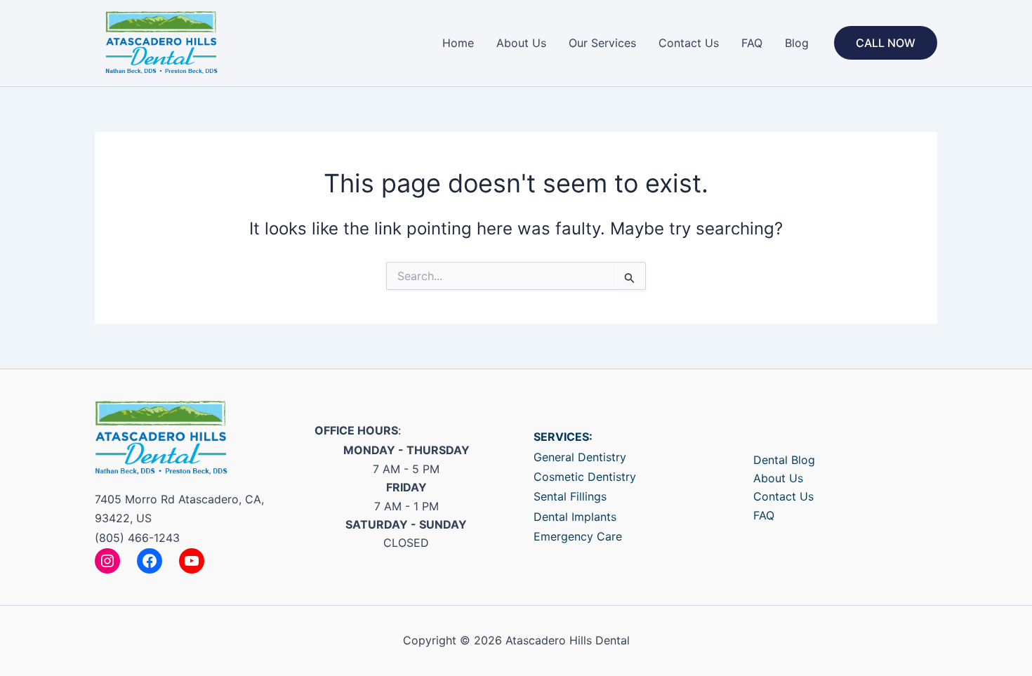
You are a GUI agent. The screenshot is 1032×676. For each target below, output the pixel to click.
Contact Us (689, 43)
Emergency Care (578, 536)
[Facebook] (149, 561)
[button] (885, 43)
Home (458, 43)
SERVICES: (563, 437)
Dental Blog (784, 460)
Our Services (602, 43)
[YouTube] (191, 561)
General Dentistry (580, 457)
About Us (521, 43)
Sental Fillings (570, 496)
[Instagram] (107, 561)
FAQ (751, 43)
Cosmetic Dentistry (585, 477)
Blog (797, 43)
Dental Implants (575, 517)
